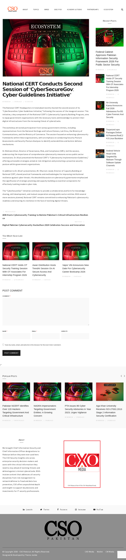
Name (4, 331)
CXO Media (89, 551)
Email (34, 331)
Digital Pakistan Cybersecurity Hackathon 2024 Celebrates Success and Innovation (43, 225)
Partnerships (93, 9)
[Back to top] (123, 557)
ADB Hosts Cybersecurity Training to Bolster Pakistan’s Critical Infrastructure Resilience (45, 217)
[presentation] (121, 376)
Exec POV (58, 9)
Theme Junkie (31, 555)
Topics (36, 9)
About (25, 9)
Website (64, 331)
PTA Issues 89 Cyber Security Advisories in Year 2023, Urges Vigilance (78, 409)
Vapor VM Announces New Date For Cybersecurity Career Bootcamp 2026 (75, 268)
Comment (6, 296)
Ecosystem (108, 9)
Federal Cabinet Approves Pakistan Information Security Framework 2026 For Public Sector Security (108, 58)
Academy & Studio (74, 9)
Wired (46, 9)
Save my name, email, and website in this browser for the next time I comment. (33, 345)
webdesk (7, 102)
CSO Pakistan (25, 551)
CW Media (110, 551)
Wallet (100, 551)
